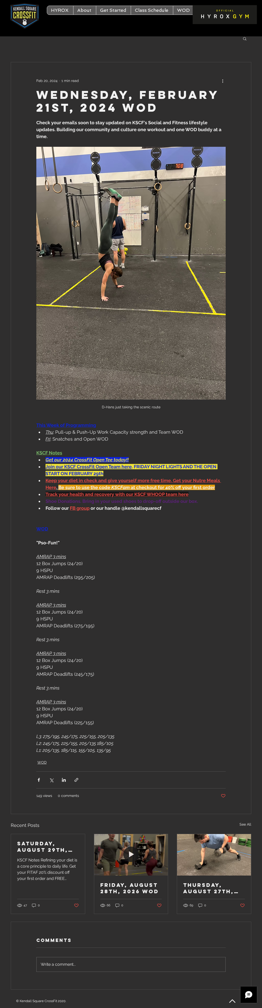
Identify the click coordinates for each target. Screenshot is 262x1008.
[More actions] (223, 81)
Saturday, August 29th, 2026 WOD (42, 846)
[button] (84, 10)
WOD (42, 762)
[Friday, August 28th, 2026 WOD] (131, 855)
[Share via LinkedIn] (63, 779)
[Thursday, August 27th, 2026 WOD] (214, 855)
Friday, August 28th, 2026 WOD (129, 888)
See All (245, 824)
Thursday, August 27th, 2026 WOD (208, 888)
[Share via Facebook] (38, 779)
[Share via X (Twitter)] (51, 779)
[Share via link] (76, 779)
